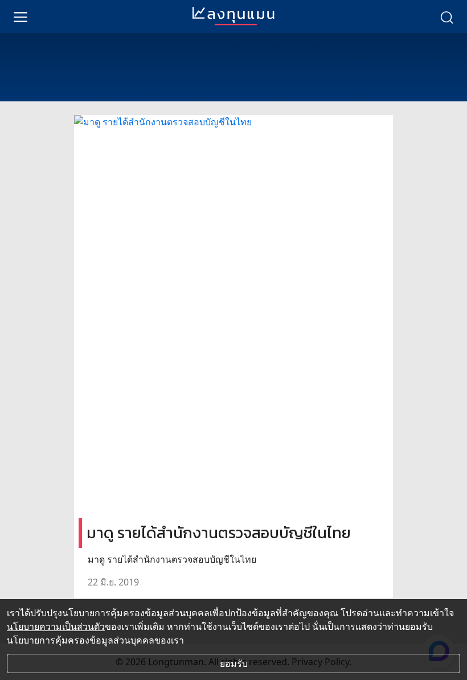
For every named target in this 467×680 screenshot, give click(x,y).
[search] (446, 16)
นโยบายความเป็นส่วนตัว (56, 626)
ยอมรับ (234, 663)
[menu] (20, 16)
